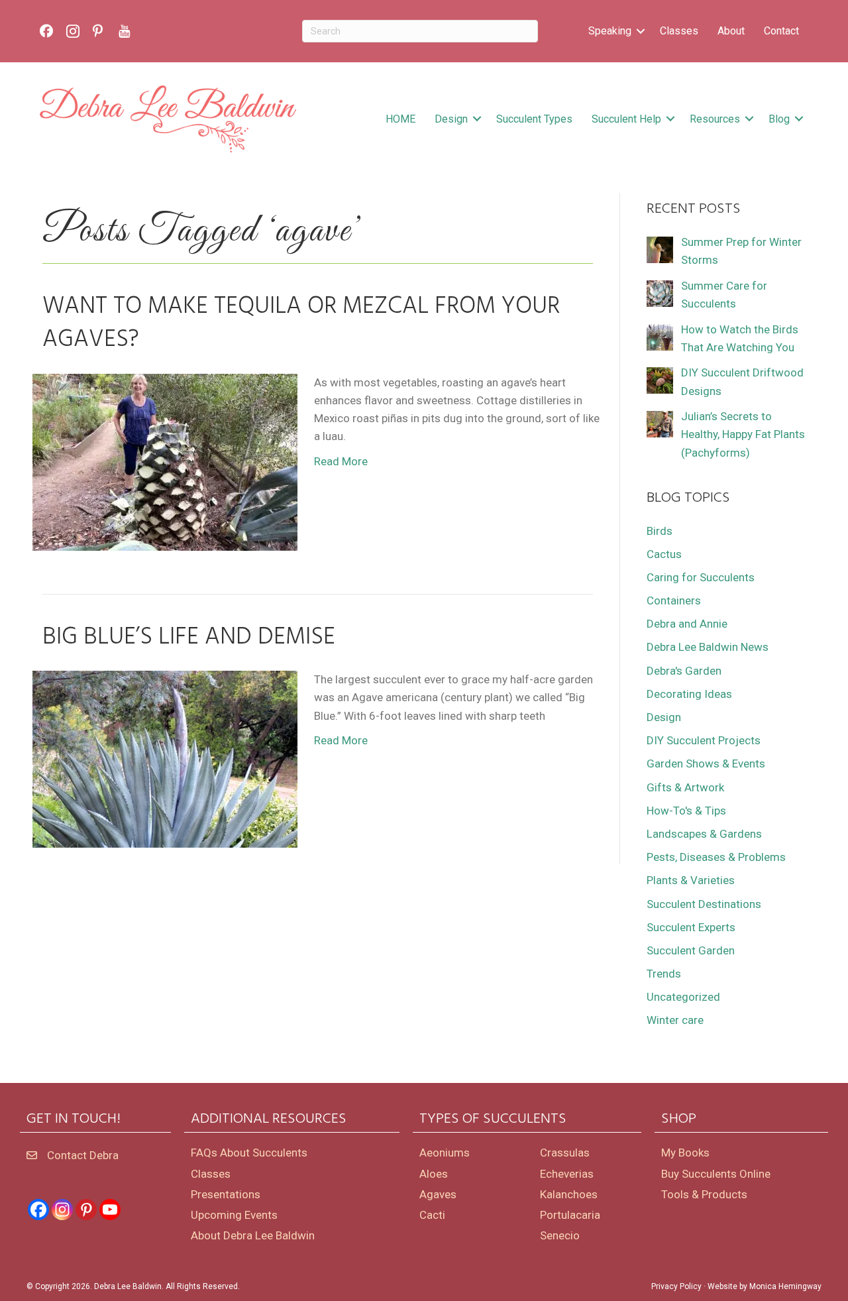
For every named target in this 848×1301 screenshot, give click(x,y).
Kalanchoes (569, 1194)
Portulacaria (570, 1214)
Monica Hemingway (785, 1286)
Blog (779, 119)
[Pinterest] (86, 1209)
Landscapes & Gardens (704, 833)
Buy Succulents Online (715, 1173)
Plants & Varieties (691, 880)
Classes (679, 31)
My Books (685, 1152)
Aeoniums (444, 1152)
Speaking (609, 31)
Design (451, 119)
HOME (400, 119)
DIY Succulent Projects (704, 740)
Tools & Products (704, 1194)
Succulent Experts (691, 927)
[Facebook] (38, 1209)
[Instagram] (62, 1209)
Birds (659, 530)
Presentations (225, 1194)
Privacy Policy (676, 1286)
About (731, 31)
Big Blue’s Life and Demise (188, 637)
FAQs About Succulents (249, 1152)
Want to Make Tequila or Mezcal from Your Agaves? (301, 323)
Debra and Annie (687, 623)
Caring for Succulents (701, 577)
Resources (715, 119)
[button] (640, 31)
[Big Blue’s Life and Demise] (164, 758)
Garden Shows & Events (706, 763)
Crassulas (565, 1152)
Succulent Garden (691, 950)
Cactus (664, 554)
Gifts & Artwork (685, 787)
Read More (341, 461)
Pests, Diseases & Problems (716, 857)
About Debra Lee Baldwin (253, 1235)
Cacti (432, 1214)
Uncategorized (683, 996)
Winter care (675, 1020)
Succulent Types (534, 119)
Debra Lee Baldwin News (707, 646)
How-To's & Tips (686, 810)
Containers (674, 600)
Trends (664, 973)
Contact (781, 31)
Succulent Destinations (704, 904)
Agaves (437, 1194)
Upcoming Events (234, 1214)
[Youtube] (110, 1209)
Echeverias (567, 1173)
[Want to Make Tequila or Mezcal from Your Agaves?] (164, 461)
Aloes (433, 1173)
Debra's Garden (684, 670)
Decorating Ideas (689, 694)
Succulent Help (626, 119)
